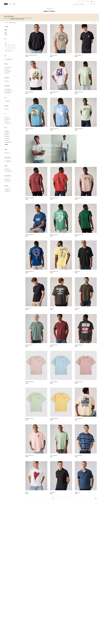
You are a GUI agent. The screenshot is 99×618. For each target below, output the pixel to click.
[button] (86, 1)
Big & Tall (6, 34)
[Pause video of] (74, 161)
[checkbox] (6, 45)
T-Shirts (6, 32)
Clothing (47, 8)
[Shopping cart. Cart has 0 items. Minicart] (94, 4)
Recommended (12, 22)
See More (6, 144)
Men (49, 8)
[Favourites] (91, 4)
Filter (6, 22)
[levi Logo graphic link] (6, 4)
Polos (5, 33)
